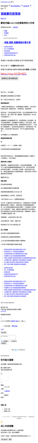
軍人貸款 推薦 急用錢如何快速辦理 (15, 264)
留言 (17, 321)
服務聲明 (19, 418)
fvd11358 (3, 311)
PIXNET (8, 416)
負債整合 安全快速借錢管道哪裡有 (15, 256)
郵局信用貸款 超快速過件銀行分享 (15, 249)
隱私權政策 (31, 416)
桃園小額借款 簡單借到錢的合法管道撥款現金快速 (20, 258)
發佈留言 (3, 343)
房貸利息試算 (8, 47)
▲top (2, 329)
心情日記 (15, 27)
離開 (10, 439)
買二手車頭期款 (9, 49)
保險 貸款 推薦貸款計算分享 (17, 42)
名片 (5, 35)
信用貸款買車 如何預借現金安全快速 (15, 254)
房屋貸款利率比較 (10, 55)
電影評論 (14, 326)
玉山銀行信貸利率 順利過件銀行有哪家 (16, 262)
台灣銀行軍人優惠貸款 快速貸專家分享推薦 (17, 260)
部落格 (6, 33)
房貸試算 (7, 51)
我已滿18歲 (4, 439)
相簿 (5, 31)
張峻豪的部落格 (11, 13)
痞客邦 (13, 321)
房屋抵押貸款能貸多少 (11, 53)
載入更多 (3, 332)
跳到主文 (3, 18)
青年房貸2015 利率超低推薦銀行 (14, 251)
